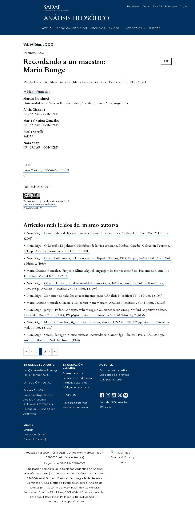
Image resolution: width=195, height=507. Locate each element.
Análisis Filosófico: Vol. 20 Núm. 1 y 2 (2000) (114, 315)
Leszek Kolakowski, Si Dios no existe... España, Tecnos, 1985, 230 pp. (91, 258)
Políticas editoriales (74, 382)
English (184, 6)
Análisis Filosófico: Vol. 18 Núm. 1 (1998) (69, 289)
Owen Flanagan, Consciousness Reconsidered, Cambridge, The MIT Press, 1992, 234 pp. (104, 335)
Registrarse (133, 6)
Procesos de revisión (76, 407)
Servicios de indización (77, 377)
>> (55, 352)
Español (157, 6)
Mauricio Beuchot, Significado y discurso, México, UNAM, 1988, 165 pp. (93, 322)
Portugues (171, 6)
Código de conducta (75, 387)
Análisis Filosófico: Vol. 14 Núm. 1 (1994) (134, 296)
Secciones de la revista (114, 374)
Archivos (97, 28)
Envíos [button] (114, 28)
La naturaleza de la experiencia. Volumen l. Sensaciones (82, 233)
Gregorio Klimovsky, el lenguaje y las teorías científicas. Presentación (109, 271)
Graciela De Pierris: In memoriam (85, 303)
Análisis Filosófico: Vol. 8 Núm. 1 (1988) (62, 251)
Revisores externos (74, 402)
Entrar (146, 6)
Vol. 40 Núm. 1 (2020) (38, 45)
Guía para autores (110, 379)
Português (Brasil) (34, 434)
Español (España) (34, 439)
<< (26, 352)
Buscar (155, 28)
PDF (166, 61)
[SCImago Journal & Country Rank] (122, 457)
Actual (47, 28)
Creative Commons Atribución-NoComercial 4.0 (40, 206)
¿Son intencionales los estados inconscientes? (74, 296)
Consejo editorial (73, 373)
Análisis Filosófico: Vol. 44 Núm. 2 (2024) (137, 303)
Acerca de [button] (134, 28)
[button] (36, 91)
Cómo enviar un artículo (114, 370)
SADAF (43, 473)
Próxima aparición (71, 28)
